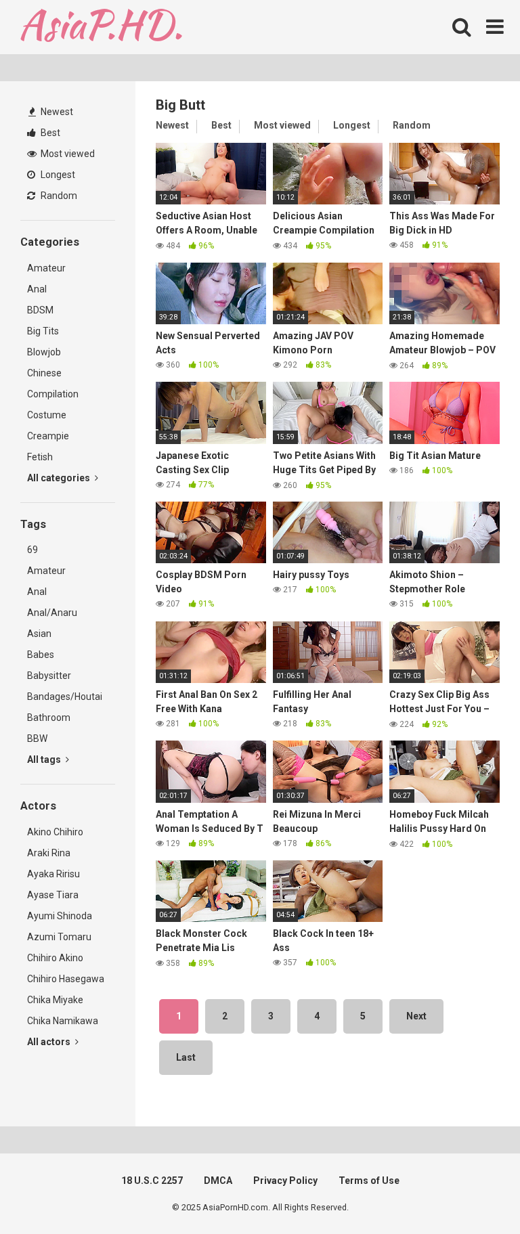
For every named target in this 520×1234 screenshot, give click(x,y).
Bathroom (48, 717)
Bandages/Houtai (64, 696)
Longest (57, 174)
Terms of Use (369, 1180)
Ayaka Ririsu (53, 873)
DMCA (218, 1180)
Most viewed (67, 153)
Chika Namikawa (62, 1020)
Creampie (48, 436)
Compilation (53, 394)
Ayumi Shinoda (59, 915)
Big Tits (43, 331)
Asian (39, 633)
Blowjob (44, 352)
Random (58, 195)
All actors (49, 1041)
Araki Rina (48, 852)
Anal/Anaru (52, 612)
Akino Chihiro (55, 832)
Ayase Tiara (53, 894)
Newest (56, 111)
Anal (37, 289)
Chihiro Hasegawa (65, 978)
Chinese (44, 373)
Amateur (46, 268)
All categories (59, 477)
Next (416, 1016)
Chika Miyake (55, 999)
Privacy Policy (285, 1180)
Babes (40, 654)
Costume (46, 415)
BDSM (40, 310)
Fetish (40, 456)
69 (32, 549)
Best (49, 132)
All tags (45, 759)
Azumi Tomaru (59, 936)
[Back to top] (474, 1193)
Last (186, 1057)
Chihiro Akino (55, 957)
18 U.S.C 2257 (152, 1180)
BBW (37, 738)
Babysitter (49, 675)
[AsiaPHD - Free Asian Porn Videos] (101, 27)
